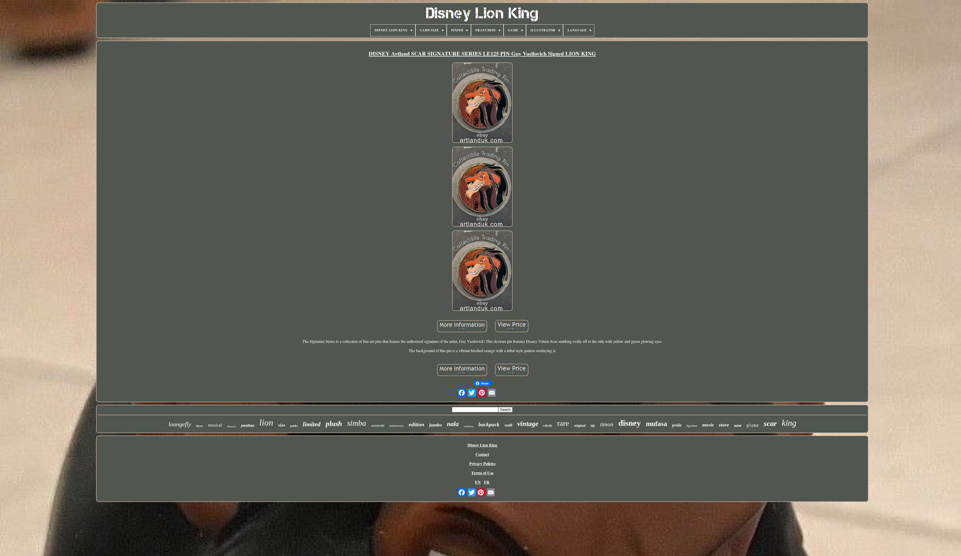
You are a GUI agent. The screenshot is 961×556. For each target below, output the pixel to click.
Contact (482, 454)
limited (312, 424)
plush (334, 424)
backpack (489, 425)
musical (215, 425)
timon (606, 424)
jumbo (435, 425)
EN (478, 482)
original (580, 426)
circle (547, 426)
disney (629, 423)
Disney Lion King (482, 445)
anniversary (396, 426)
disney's (231, 426)
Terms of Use (482, 473)
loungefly (179, 424)
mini (737, 426)
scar (770, 423)
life (593, 426)
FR (487, 482)
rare (563, 423)
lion (266, 423)
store (724, 425)
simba (356, 423)
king (789, 423)
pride (677, 425)
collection (468, 426)
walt (508, 425)
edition (416, 424)
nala (453, 424)
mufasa (656, 424)
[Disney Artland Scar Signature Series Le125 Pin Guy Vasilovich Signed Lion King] (482, 103)
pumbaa (247, 425)
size (281, 425)
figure (199, 426)
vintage (527, 424)
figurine (692, 425)
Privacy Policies (482, 463)
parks (294, 426)
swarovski (377, 426)
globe (752, 425)
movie (708, 425)
